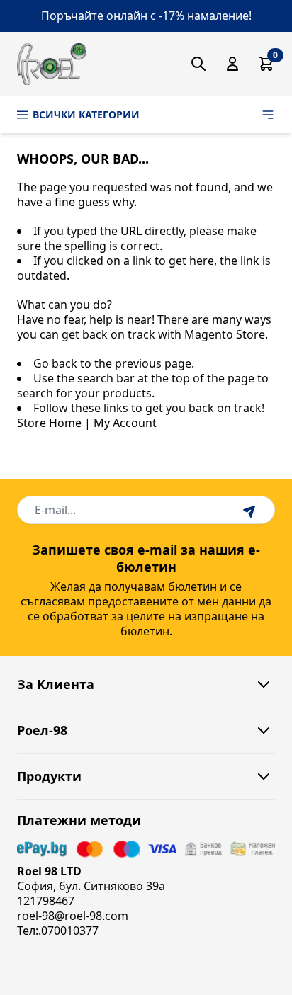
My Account (125, 423)
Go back (55, 363)
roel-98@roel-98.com (72, 915)
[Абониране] (251, 510)
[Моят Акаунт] (232, 63)
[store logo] (51, 64)
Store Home (49, 423)
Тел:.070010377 (58, 930)
